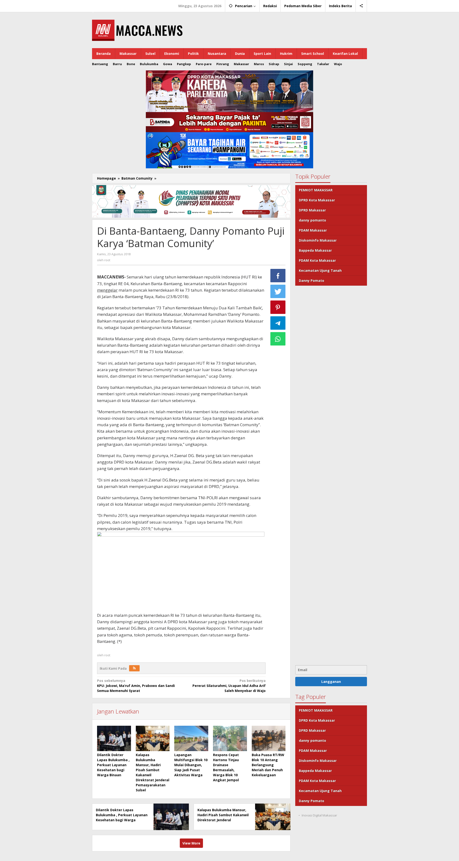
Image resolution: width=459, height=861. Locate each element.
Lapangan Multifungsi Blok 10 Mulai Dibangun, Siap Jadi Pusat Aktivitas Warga (191, 765)
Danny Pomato (311, 280)
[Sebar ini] (278, 275)
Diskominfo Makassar (318, 240)
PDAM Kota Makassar (317, 260)
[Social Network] (361, 6)
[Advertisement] (331, 475)
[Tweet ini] (278, 291)
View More (191, 843)
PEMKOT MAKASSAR (316, 190)
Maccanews (108, 4)
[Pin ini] (278, 307)
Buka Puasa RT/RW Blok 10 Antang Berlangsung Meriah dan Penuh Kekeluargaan (268, 765)
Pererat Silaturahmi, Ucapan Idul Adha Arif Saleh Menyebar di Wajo (228, 685)
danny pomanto (312, 220)
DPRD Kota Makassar (317, 200)
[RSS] (134, 668)
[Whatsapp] (278, 339)
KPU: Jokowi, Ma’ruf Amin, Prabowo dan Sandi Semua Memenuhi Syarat (136, 685)
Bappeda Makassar (315, 250)
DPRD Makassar (312, 210)
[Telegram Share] (278, 323)
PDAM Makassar (313, 230)
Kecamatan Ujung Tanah (320, 270)
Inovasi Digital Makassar (319, 815)
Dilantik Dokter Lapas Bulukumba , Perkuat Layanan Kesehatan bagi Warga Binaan (113, 765)
